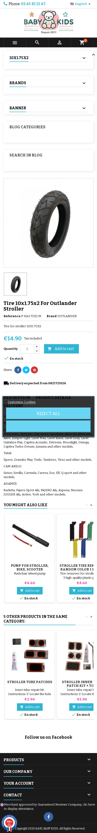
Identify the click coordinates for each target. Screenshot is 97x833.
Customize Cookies (22, 401)
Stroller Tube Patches (29, 682)
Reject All (48, 413)
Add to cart (61, 348)
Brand (52, 316)
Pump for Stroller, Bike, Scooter (29, 567)
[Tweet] (26, 369)
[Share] (17, 369)
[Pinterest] (34, 369)
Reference (12, 316)
